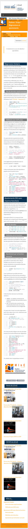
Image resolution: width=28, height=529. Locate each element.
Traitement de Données (14, 35)
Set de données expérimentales (13, 504)
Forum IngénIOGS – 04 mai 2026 (12, 389)
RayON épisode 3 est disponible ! (12, 420)
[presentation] (10, 75)
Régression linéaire (9, 502)
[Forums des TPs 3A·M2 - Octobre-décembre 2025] (18, 407)
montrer (24, 40)
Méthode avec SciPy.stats (12, 507)
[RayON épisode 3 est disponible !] (9, 422)
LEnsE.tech (21, 380)
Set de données (9, 512)
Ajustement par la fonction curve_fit (14, 517)
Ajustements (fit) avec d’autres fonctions (14, 510)
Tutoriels (8, 33)
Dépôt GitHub (12, 380)
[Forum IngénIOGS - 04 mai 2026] (9, 391)
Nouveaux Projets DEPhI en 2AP (12, 436)
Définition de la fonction (11, 515)
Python (12, 36)
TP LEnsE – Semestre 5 (18, 99)
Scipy (16, 36)
